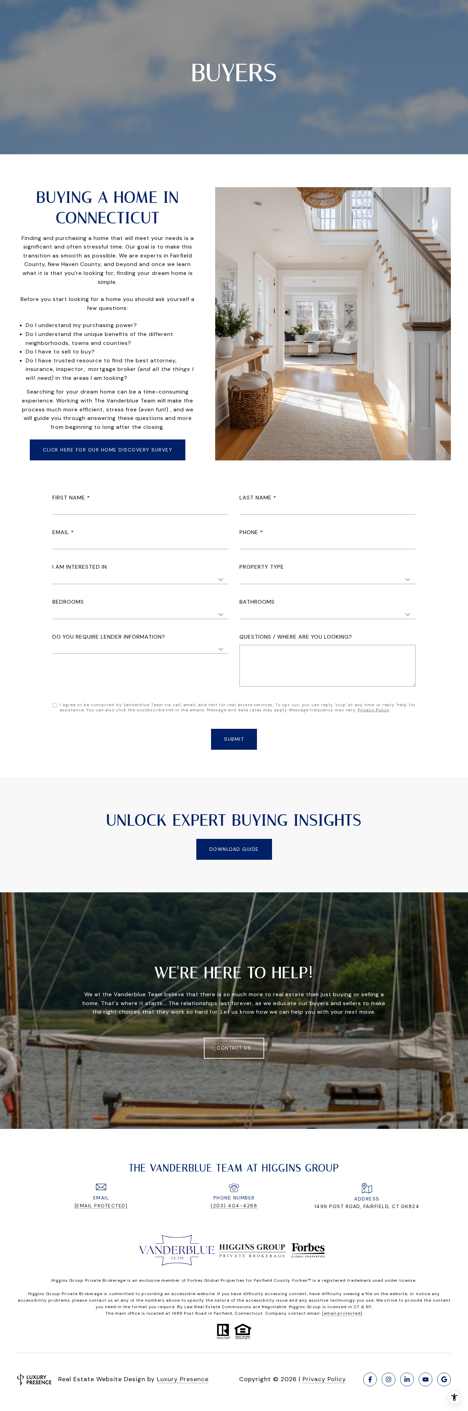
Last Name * (257, 497)
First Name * (71, 497)
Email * (63, 532)
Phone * (251, 532)
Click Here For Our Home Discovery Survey (107, 450)
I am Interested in (79, 566)
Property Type (261, 566)
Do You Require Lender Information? (108, 636)
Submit (234, 739)
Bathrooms (257, 601)
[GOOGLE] (444, 1379)
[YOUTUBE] (425, 1379)
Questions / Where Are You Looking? (295, 636)
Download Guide (234, 849)
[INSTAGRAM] (388, 1379)
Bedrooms (68, 601)
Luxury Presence (183, 1379)
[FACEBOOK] (370, 1379)
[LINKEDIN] (407, 1379)
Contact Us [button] (234, 1048)
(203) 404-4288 (234, 1206)
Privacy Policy (373, 710)
